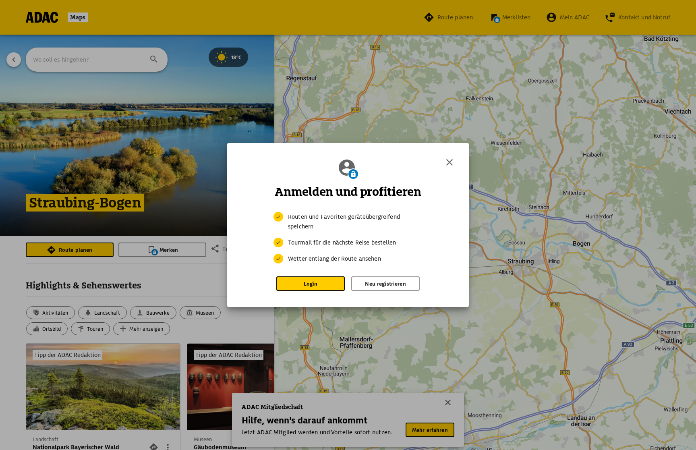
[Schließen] (449, 162)
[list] (348, 237)
